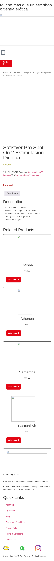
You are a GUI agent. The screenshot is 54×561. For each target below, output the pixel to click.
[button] (27, 45)
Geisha (27, 265)
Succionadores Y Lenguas (20, 73)
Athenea (27, 319)
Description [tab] (12, 193)
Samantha (27, 372)
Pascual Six (27, 426)
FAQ (8, 516)
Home (5, 73)
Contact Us (11, 540)
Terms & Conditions (14, 534)
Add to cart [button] (13, 279)
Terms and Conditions (15, 522)
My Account (11, 511)
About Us (10, 505)
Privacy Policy (12, 528)
